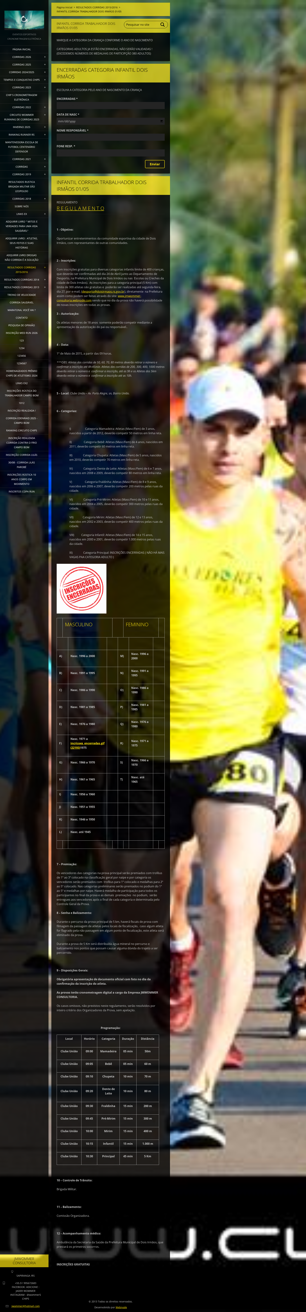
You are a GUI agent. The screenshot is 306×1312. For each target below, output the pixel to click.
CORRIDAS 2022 (21, 107)
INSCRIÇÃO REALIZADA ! (22, 410)
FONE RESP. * (66, 146)
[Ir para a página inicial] (24, 16)
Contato (22, 317)
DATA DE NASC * (68, 114)
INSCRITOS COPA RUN (22, 491)
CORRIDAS (22, 166)
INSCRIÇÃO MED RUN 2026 (22, 333)
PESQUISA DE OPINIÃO (21, 325)
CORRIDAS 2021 (21, 159)
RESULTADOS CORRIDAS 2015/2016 (21, 270)
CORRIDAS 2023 (21, 87)
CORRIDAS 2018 (21, 198)
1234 (21, 348)
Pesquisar (162, 24)
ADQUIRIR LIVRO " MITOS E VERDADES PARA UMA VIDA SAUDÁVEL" (22, 226)
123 (21, 340)
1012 (21, 403)
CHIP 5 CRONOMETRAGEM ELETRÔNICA (21, 97)
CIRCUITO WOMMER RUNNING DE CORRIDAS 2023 (21, 117)
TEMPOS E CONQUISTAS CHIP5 (22, 79)
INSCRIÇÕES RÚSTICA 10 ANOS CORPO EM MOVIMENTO (21, 479)
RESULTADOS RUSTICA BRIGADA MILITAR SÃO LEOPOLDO (21, 186)
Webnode (121, 1307)
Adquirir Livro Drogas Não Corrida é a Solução (21, 257)
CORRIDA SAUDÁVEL (21, 302)
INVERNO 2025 (21, 127)
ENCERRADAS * (67, 99)
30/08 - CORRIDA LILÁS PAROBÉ (21, 465)
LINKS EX (21, 214)
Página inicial (22, 49)
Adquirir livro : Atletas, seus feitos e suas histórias (21, 243)
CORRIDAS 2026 (21, 57)
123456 (21, 355)
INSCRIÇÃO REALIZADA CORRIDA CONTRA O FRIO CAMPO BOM (21, 442)
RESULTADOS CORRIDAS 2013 (21, 287)
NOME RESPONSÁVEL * (73, 130)
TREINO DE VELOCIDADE (21, 294)
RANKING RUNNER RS (22, 134)
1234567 (22, 363)
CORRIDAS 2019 (21, 174)
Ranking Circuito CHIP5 (21, 430)
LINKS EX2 (22, 383)
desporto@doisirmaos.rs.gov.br (103, 291)
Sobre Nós (22, 206)
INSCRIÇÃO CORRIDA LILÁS (21, 455)
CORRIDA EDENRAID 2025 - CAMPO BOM (22, 420)
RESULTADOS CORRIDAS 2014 (21, 279)
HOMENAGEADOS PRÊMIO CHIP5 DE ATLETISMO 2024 (21, 373)
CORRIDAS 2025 (21, 64)
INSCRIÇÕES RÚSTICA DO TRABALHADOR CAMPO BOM (22, 393)
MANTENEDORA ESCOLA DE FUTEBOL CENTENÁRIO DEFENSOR (21, 147)
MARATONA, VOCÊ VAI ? (22, 310)
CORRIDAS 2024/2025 (21, 72)
